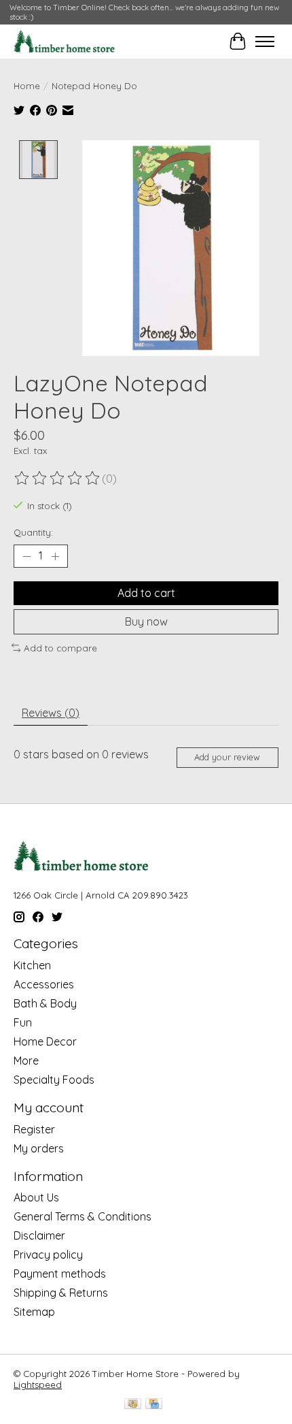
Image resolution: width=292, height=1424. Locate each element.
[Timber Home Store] (64, 41)
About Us (36, 1197)
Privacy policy (48, 1254)
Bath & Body (45, 1003)
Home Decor (45, 1041)
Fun (23, 1022)
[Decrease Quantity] (26, 556)
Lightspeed (38, 1384)
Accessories (44, 984)
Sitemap (34, 1311)
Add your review (227, 756)
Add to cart (146, 593)
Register (34, 1129)
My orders (39, 1148)
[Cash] (132, 1404)
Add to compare (60, 648)
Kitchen (32, 965)
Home (27, 85)
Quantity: (33, 532)
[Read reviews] (58, 478)
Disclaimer (39, 1235)
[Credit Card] (153, 1404)
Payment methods (60, 1273)
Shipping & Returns (61, 1292)
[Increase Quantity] (55, 556)
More (26, 1060)
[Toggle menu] (264, 41)
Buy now (146, 621)
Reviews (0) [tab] (50, 712)
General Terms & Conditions (82, 1216)
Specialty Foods (54, 1079)
